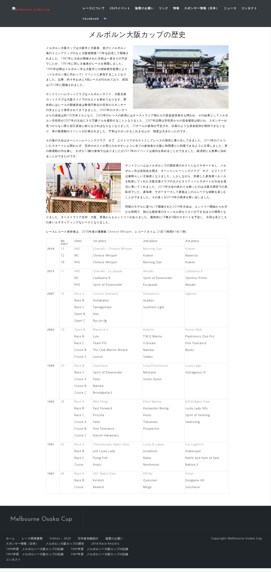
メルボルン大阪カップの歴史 (65, 543)
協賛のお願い (144, 8)
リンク (163, 8)
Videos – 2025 (60, 538)
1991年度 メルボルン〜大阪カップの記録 (35, 554)
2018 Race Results (105, 543)
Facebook (91, 18)
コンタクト (249, 8)
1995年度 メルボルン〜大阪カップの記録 (99, 549)
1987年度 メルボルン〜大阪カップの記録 (99, 554)
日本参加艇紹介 (88, 538)
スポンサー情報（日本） (201, 8)
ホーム (10, 538)
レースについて (94, 8)
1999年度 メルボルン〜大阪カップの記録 (35, 549)
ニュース (230, 8)
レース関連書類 (32, 538)
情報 (176, 8)
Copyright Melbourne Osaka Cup (236, 538)
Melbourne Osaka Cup (41, 519)
